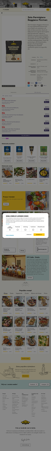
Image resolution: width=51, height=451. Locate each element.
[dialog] (25, 225)
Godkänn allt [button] (39, 234)
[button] (10, 234)
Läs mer (7, 223)
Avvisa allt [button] (29, 234)
